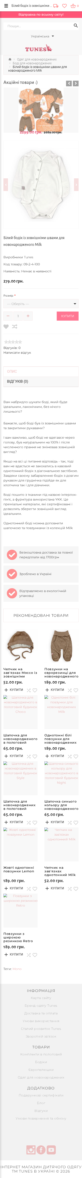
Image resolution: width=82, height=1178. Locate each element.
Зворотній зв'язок (41, 1036)
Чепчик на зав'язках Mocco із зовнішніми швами (20, 674)
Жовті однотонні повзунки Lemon (18, 869)
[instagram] (31, 1150)
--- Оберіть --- (18, 304)
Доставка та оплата (41, 1013)
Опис (12, 371)
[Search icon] (76, 26)
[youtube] (51, 1150)
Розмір (8, 295)
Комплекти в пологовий (41, 1054)
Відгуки (41, 1111)
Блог (41, 1103)
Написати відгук (17, 353)
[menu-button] (6, 5)
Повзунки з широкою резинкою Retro (18, 937)
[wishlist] (64, 5)
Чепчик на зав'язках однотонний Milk (60, 871)
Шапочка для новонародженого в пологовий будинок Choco (20, 740)
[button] (69, 83)
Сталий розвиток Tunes (41, 1028)
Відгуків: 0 (11, 348)
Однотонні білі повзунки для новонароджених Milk (60, 740)
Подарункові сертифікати (41, 1095)
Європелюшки (41, 1070)
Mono (17, 969)
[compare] (14, 326)
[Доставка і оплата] (56, 6)
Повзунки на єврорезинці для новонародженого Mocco (61, 674)
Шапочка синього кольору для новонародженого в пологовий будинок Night (61, 808)
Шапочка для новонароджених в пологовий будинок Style (19, 806)
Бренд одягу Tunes (41, 1005)
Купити (67, 316)
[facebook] (41, 1150)
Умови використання (41, 1021)
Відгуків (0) (17, 381)
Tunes (28, 257)
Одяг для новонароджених (41, 1077)
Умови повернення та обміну (41, 1118)
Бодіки (41, 1062)
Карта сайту (41, 998)
